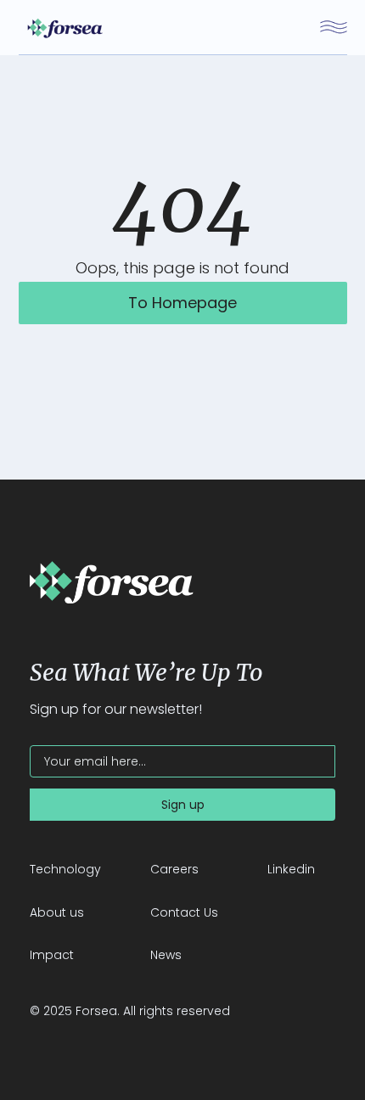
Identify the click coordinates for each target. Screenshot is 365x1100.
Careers (174, 869)
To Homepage (182, 302)
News (166, 954)
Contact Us (184, 912)
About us (57, 912)
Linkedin (291, 869)
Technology (65, 869)
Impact (52, 954)
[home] (61, 27)
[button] (333, 27)
